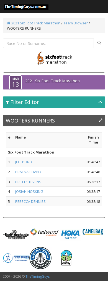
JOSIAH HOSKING (29, 191)
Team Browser (75, 23)
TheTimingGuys (37, 276)
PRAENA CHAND (28, 171)
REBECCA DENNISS (30, 201)
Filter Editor (24, 102)
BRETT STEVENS (28, 181)
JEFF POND (23, 161)
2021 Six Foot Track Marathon (35, 23)
